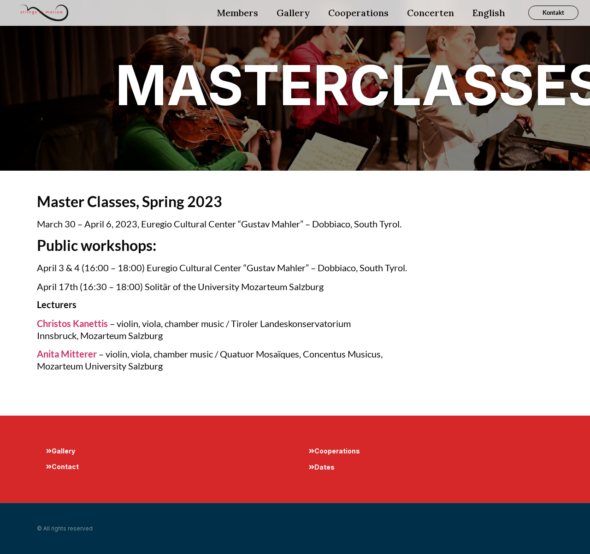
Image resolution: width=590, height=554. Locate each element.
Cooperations (358, 12)
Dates (324, 467)
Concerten (430, 12)
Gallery (293, 12)
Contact (65, 467)
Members (237, 12)
